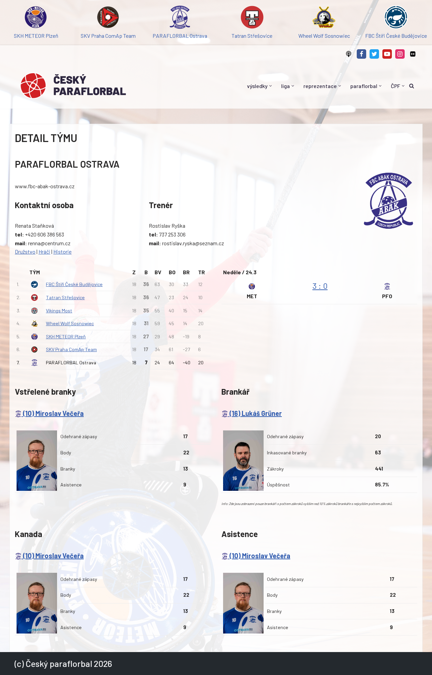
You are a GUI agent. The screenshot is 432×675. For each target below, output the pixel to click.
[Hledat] (411, 85)
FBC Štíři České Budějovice (74, 284)
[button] (270, 86)
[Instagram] (400, 54)
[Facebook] (361, 54)
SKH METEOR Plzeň (66, 336)
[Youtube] (387, 54)
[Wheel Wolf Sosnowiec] (324, 18)
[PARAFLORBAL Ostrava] (180, 18)
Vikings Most (59, 310)
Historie (62, 251)
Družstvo (25, 251)
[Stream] (348, 54)
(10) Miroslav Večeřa (53, 413)
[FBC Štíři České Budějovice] (396, 18)
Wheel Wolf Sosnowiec (70, 323)
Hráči (44, 251)
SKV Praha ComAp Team (71, 349)
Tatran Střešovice (65, 297)
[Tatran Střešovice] (252, 18)
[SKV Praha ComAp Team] (108, 18)
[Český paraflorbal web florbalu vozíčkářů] (73, 86)
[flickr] (412, 54)
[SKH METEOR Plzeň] (36, 18)
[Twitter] (374, 54)
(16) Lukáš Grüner (255, 413)
